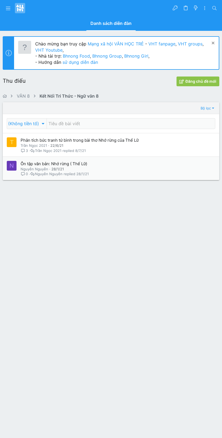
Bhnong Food (76, 56)
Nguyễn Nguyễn (34, 169)
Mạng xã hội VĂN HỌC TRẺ (115, 44)
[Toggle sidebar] (204, 8)
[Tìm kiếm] (214, 8)
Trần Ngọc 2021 (34, 145)
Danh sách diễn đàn (111, 23)
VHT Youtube (49, 50)
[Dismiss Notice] (212, 44)
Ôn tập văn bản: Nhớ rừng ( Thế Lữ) (54, 163)
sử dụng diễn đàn (79, 62)
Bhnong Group (107, 56)
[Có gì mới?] (195, 8)
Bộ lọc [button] (206, 108)
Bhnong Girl (136, 56)
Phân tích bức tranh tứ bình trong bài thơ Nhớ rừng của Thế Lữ (80, 140)
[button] (8, 8)
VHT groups (190, 44)
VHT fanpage (161, 44)
